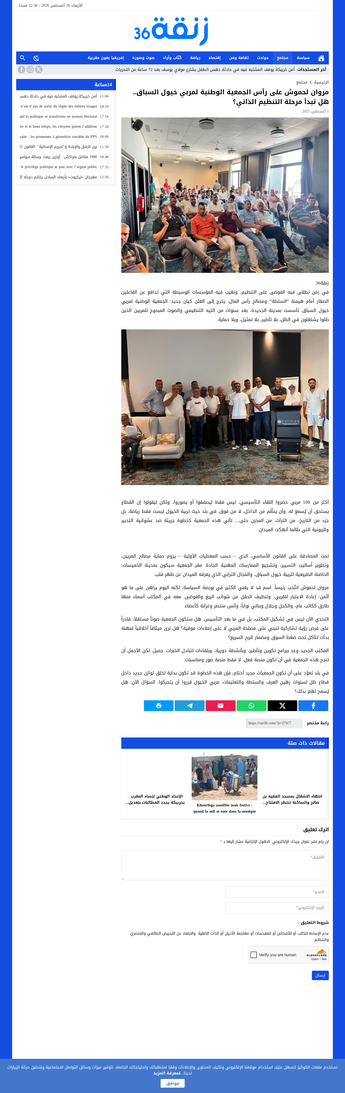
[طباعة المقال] (158, 705)
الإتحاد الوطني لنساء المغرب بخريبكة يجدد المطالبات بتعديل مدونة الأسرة (157, 802)
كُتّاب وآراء (172, 57)
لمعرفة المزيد (167, 1073)
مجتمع (282, 57)
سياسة (303, 57)
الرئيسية (321, 58)
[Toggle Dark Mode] (36, 57)
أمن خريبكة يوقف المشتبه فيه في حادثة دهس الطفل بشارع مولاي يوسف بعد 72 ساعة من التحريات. (205, 69)
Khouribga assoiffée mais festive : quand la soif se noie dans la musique (224, 808)
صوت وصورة (143, 57)
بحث (22, 57)
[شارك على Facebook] (313, 705)
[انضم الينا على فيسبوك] (21, 69)
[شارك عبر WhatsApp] (251, 705)
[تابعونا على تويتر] (38, 69)
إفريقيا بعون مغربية (106, 57)
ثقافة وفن (239, 57)
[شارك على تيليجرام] (189, 705)
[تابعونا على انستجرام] (29, 69)
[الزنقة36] (172, 31)
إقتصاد (214, 57)
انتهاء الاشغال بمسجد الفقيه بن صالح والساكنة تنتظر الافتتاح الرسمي (292, 802)
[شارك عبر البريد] (220, 705)
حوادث (263, 57)
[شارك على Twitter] (282, 705)
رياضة (195, 57)
